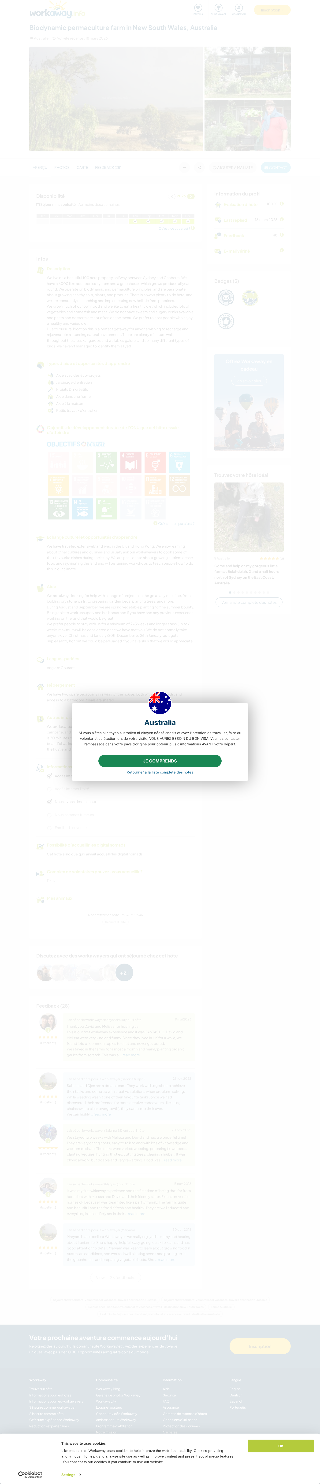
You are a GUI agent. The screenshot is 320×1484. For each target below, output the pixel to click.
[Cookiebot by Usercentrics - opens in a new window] (30, 1474)
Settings (68, 1475)
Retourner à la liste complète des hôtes (160, 772)
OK (281, 1446)
